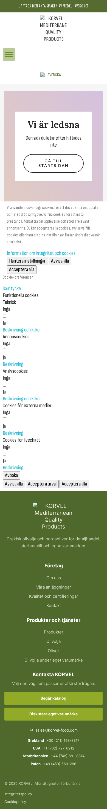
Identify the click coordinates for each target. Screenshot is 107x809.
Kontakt (53, 605)
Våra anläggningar (53, 587)
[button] (9, 54)
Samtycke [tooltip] (12, 288)
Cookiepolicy (15, 801)
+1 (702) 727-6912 (53, 748)
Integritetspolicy (18, 794)
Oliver (53, 650)
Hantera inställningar (27, 261)
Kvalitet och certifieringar (53, 596)
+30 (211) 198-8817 (53, 740)
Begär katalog (53, 698)
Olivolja (53, 641)
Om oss (53, 577)
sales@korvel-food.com (54, 730)
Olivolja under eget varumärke (53, 660)
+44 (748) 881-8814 (54, 756)
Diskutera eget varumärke (53, 713)
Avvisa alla (60, 261)
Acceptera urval (42, 484)
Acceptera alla (21, 269)
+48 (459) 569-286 (53, 764)
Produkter (53, 632)
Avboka (11, 475)
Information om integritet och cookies (41, 253)
